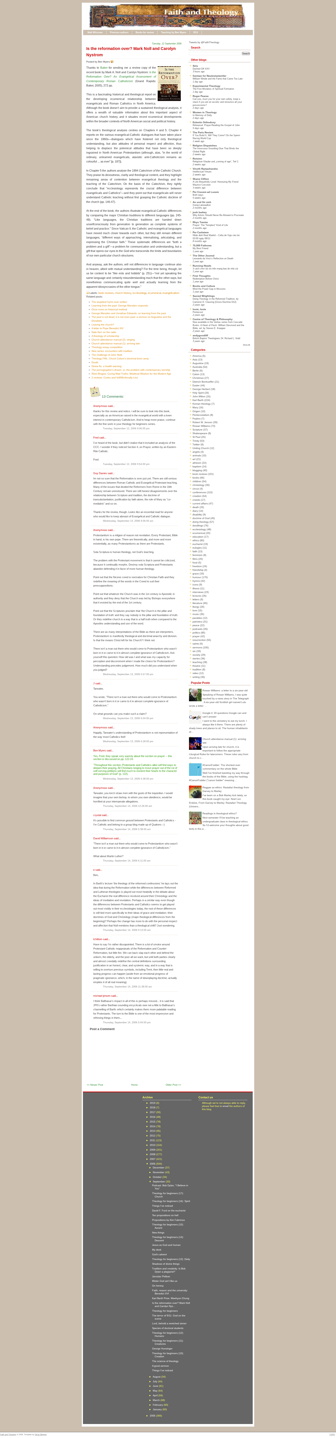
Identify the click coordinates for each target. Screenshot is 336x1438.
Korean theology (201, 403)
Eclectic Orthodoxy (204, 122)
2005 (153, 1415)
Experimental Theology (206, 86)
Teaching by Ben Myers (173, 32)
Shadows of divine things (166, 1263)
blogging (197, 470)
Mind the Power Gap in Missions (209, 289)
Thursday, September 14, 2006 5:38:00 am (127, 829)
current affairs (200, 503)
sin (194, 651)
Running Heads (202, 265)
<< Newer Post (95, 1084)
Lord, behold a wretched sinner (169, 1323)
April (155, 1395)
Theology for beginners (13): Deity (171, 1259)
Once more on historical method (109, 309)
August (157, 1376)
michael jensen (101, 995)
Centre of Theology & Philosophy (213, 319)
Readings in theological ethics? (219, 813)
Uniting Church (201, 448)
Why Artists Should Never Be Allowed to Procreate (218, 215)
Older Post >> (173, 1084)
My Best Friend (200, 248)
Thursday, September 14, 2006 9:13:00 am (127, 930)
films (195, 558)
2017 (153, 1112)
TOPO (332, 1434)
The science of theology (165, 1361)
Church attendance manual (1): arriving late (116, 343)
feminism (197, 555)
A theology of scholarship (105, 336)
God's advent (159, 1254)
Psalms (196, 418)
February (158, 1404)
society (196, 654)
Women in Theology (205, 112)
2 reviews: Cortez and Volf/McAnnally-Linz (115, 377)
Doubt (95, 362)
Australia (197, 366)
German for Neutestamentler (209, 75)
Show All (246, 345)
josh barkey (200, 212)
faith (195, 551)
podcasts (197, 629)
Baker (104, 67)
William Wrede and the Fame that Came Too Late (218, 78)
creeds (196, 499)
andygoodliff (200, 335)
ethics (196, 540)
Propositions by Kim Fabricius (168, 1220)
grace (196, 573)
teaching (197, 662)
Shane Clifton (201, 179)
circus (196, 488)
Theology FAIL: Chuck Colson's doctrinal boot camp (120, 358)
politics (196, 632)
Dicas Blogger (41, 1434)
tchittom (97, 939)
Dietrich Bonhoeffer (203, 381)
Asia (195, 359)
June (156, 1386)
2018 (153, 1107)
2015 (153, 1121)
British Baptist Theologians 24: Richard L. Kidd (216, 338)
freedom (197, 566)
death (196, 507)
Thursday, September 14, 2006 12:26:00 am (127, 806)
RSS (195, 32)
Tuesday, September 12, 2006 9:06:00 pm (126, 428)
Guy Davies (100, 473)
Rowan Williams (201, 426)
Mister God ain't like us (164, 1281)
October (157, 1177)
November (159, 1172)
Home (134, 1084)
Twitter (196, 444)
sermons (197, 647)
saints (196, 643)
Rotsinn (197, 158)
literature (197, 603)
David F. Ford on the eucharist (169, 1210)
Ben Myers (99, 750)
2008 (153, 1154)
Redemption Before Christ (206, 278)
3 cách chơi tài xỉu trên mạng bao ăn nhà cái (215, 268)
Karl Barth (198, 400)
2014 (153, 1126)
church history (123, 292)
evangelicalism (170, 292)
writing (196, 677)
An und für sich (202, 202)
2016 (153, 1116)
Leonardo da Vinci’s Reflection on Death (213, 258)
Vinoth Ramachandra (205, 168)
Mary (195, 407)
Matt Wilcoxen (95, 32)
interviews (198, 592)
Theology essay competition (107, 347)
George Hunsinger (162, 1348)
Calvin (196, 374)
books (196, 477)
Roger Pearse (201, 96)
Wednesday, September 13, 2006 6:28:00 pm (128, 741)
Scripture (197, 429)
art (194, 459)
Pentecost (198, 312)
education (198, 536)
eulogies (197, 547)
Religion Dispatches (205, 145)
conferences (199, 492)
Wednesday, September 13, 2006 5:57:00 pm (128, 674)
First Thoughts (202, 275)
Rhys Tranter (200, 222)
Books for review (145, 32)
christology (198, 485)
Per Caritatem (201, 232)
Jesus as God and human (166, 1245)
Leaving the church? (103, 324)
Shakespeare (200, 433)
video (195, 673)
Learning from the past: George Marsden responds (120, 305)
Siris (195, 65)
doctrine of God (201, 518)
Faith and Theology (8, 1434)
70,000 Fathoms (202, 245)
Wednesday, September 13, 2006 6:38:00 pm (128, 778)
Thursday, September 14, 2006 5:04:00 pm (127, 1022)
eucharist (197, 544)
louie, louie (199, 309)
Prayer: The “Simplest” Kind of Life (210, 225)
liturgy (196, 606)
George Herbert (201, 389)
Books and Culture (204, 286)
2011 (153, 1140)
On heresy (158, 1285)
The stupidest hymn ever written (109, 301)
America (197, 355)
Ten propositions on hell (165, 1215)
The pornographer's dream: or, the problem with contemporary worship (131, 369)
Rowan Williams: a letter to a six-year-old (225, 690)
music (196, 614)
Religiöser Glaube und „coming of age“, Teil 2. (216, 161)
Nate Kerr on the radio (104, 332)
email (226, 1106)
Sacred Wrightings (204, 296)
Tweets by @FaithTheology (204, 42)
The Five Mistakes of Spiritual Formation (213, 89)
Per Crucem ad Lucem (206, 192)
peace (196, 625)
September (159, 1181)
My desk (156, 1249)
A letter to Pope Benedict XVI (107, 328)
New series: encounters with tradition (112, 351)
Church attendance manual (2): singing (113, 339)
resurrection (199, 640)
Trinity (196, 440)
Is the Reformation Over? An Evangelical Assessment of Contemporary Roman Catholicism (121, 77)
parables (197, 618)
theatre (196, 665)
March (156, 1400)
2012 (153, 1135)
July (155, 1381)
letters (196, 599)
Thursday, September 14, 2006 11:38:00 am (127, 986)
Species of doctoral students (167, 1328)
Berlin (196, 370)
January (157, 1409)
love (195, 610)
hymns (196, 580)
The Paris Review (203, 132)
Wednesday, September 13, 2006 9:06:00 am (128, 521)
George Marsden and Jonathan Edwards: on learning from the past (129, 313)
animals (197, 455)
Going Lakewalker (202, 205)
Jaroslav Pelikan (161, 1276)
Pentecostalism (201, 415)
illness (196, 588)
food (195, 562)
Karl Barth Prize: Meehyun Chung (170, 1298)
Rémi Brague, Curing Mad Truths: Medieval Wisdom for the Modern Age (131, 373)
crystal (97, 815)
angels (196, 451)
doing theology (200, 521)
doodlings (198, 525)
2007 (153, 1159)
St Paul (196, 437)
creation (197, 496)
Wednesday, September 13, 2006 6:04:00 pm (128, 718)
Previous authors (119, 32)
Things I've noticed (162, 1205)
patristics (197, 621)
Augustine (198, 363)
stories (196, 658)
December (159, 1167)
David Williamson (103, 838)
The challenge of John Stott (107, 354)
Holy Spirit (198, 392)
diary (195, 510)
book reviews (106, 292)
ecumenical (154, 292)
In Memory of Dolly (202, 115)
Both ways (198, 195)
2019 (153, 1103)
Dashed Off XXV (201, 68)
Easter (196, 385)
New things (158, 1232)
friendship (198, 569)
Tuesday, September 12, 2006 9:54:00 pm (126, 464)
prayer (196, 636)
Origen (196, 411)
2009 (153, 1149)
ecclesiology (139, 292)
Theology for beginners (165, 1310)
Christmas (198, 377)
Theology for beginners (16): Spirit (171, 1201)
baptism (197, 466)
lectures (197, 595)
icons (195, 584)
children (197, 481)
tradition (197, 669)
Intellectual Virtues (202, 171)
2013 (153, 1130)
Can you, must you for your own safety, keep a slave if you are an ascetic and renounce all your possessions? (217, 102)
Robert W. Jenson (202, 422)
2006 (153, 1163)
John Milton (199, 396)
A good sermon (160, 1365)
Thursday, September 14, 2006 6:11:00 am (126, 860)
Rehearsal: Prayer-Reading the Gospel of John (216, 125)
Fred (96, 437)
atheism (197, 462)
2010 (153, 1145)
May (155, 1390)
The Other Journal (203, 255)
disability (197, 514)
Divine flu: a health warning (106, 366)
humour (197, 577)
